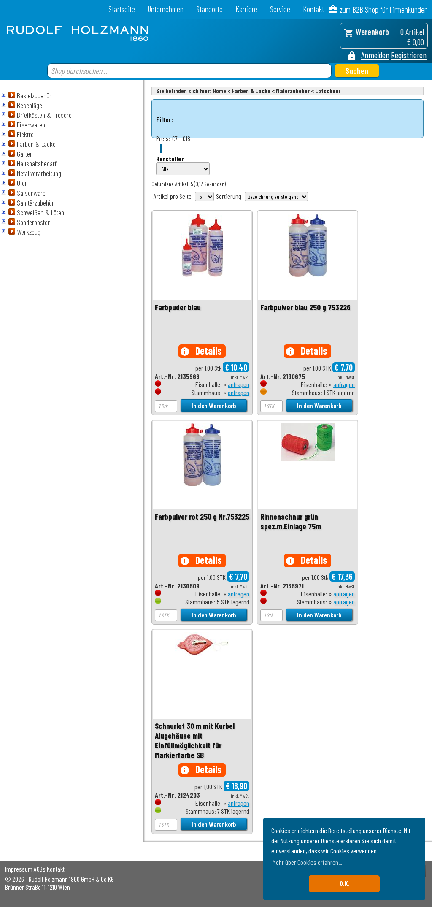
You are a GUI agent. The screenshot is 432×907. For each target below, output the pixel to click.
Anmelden (375, 55)
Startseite (121, 9)
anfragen (238, 384)
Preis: (163, 138)
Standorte (209, 9)
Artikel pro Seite (173, 196)
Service (280, 9)
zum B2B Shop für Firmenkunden (384, 9)
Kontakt (313, 9)
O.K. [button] (344, 883)
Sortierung (228, 196)
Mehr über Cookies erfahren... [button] (307, 862)
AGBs (40, 869)
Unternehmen (166, 9)
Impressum (18, 869)
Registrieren (409, 55)
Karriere (246, 9)
